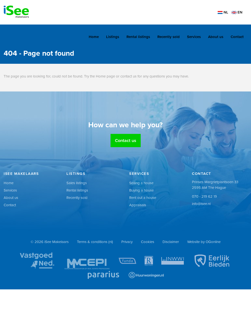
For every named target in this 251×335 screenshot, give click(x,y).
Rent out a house (142, 197)
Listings (112, 37)
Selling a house (141, 183)
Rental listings (138, 37)
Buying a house (141, 190)
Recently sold (168, 37)
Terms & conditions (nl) (95, 242)
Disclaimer (171, 242)
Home (94, 37)
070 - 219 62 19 (204, 196)
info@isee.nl (201, 204)
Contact (237, 37)
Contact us (125, 140)
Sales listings (76, 183)
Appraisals (137, 205)
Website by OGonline (204, 242)
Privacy (127, 242)
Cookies (147, 242)
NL (225, 12)
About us (215, 37)
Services (194, 37)
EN (239, 12)
